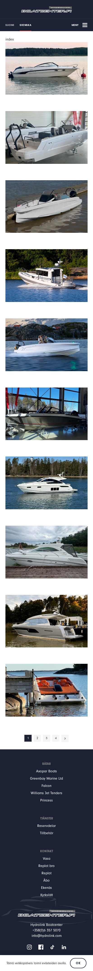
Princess (46, 800)
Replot (46, 873)
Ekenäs (46, 888)
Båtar (46, 764)
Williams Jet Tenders (46, 793)
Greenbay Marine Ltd (46, 778)
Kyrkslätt (46, 895)
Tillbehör (46, 833)
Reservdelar (46, 826)
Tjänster (46, 818)
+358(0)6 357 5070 (46, 930)
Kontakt (46, 851)
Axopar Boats (46, 771)
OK (78, 963)
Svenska (25, 25)
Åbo (46, 880)
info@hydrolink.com (47, 936)
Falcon (46, 786)
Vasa (46, 859)
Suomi (9, 25)
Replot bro (46, 866)
